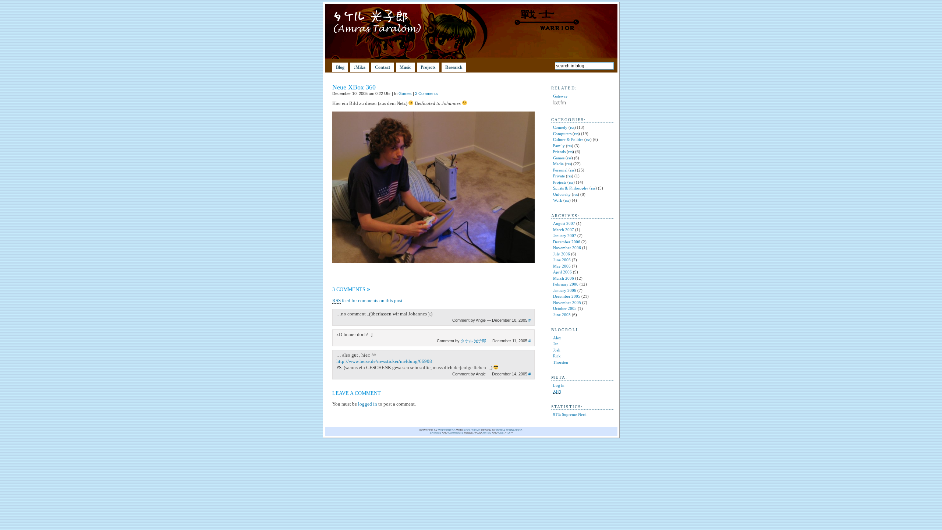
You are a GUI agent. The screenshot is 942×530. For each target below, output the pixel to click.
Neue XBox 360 (354, 87)
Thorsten (560, 362)
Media (558, 164)
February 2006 (565, 284)
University (562, 194)
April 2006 (562, 272)
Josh (556, 350)
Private (559, 176)
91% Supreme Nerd (570, 414)
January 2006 (564, 290)
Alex (557, 338)
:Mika (359, 67)
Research (454, 67)
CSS (501, 432)
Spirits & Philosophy (570, 188)
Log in (558, 385)
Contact (382, 67)
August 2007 (564, 223)
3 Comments (426, 93)
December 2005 (566, 296)
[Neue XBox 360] (433, 261)
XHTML (486, 432)
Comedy (560, 127)
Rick (557, 356)
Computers (562, 133)
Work (557, 200)
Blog (340, 67)
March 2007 (563, 229)
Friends (559, 151)
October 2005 (565, 308)
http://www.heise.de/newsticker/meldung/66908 (384, 361)
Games (405, 93)
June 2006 (562, 260)
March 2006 (563, 278)
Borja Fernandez (509, 430)
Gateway (560, 96)
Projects (428, 67)
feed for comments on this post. (368, 300)
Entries (435, 432)
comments (455, 432)
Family (559, 146)
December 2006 (566, 242)
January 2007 (564, 235)
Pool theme (472, 430)
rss (572, 127)
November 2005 (567, 302)
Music (405, 67)
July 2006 (561, 254)
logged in (367, 404)
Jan (556, 344)
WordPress (447, 430)
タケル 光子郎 (473, 341)
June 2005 (562, 314)
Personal (560, 170)
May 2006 (562, 266)
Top (508, 432)
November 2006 (567, 247)
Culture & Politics (568, 139)
